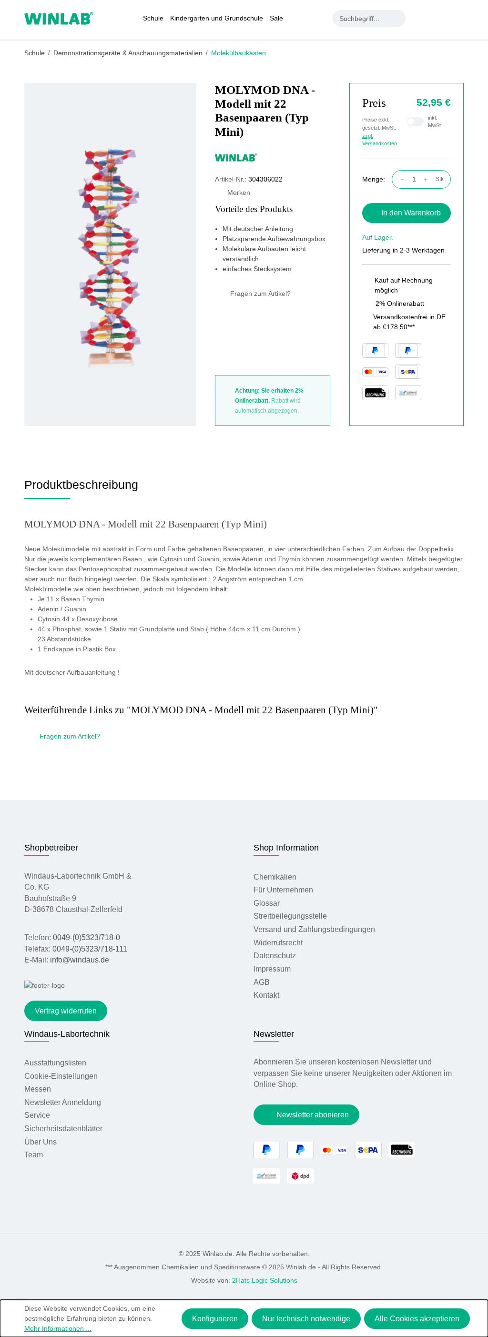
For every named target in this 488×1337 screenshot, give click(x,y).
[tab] (81, 488)
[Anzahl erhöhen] (428, 179)
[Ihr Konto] (420, 18)
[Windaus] (272, 157)
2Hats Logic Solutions (264, 1280)
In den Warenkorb (411, 213)
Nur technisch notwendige (306, 1319)
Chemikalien (275, 877)
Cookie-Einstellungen (61, 1076)
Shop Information (286, 847)
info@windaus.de (79, 960)
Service (37, 1115)
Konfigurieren (215, 1319)
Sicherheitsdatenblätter (63, 1128)
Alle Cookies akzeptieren (417, 1319)
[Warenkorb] (458, 18)
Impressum (272, 969)
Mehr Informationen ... (58, 1328)
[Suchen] (397, 18)
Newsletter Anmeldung (62, 1102)
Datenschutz (275, 956)
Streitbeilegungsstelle (290, 916)
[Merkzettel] (440, 18)
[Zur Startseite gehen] (58, 17)
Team (33, 1155)
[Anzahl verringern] (400, 179)
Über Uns (40, 1142)
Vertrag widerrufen (66, 1011)
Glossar (267, 903)
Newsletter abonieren (312, 1115)
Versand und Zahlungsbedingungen (314, 929)
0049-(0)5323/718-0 (86, 937)
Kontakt (266, 995)
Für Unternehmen (283, 890)
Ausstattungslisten (55, 1063)
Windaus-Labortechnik (67, 1034)
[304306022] (110, 254)
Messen (37, 1089)
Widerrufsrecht (278, 943)
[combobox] (361, 18)
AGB (262, 982)
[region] (110, 254)
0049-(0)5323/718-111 (89, 949)
